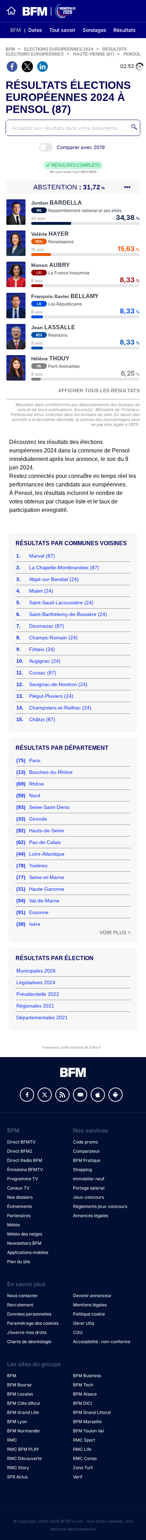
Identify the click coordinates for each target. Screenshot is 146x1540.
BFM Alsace (85, 1394)
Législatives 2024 (35, 982)
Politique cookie (89, 1314)
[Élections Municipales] (46, 11)
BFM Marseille (87, 1421)
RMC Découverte (24, 1458)
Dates (35, 30)
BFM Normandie (23, 1430)
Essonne (39, 912)
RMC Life (82, 1449)
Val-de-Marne (44, 900)
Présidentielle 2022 (37, 994)
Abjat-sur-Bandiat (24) (54, 579)
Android (115, 1095)
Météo (13, 1224)
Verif (77, 1476)
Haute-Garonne (46, 889)
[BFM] (11, 11)
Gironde (38, 819)
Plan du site (18, 1261)
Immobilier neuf (88, 1178)
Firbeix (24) (42, 649)
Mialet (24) (41, 591)
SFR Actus (17, 1476)
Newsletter (80, 1095)
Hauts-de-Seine (46, 830)
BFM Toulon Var (89, 1430)
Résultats (124, 30)
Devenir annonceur (92, 1295)
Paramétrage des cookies (32, 1323)
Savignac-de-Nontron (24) (58, 684)
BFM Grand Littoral (92, 1412)
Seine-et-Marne (46, 877)
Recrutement (20, 1304)
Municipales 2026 (36, 971)
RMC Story (18, 1467)
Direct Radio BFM (24, 1160)
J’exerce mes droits (26, 1332)
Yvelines (38, 865)
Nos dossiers (20, 1197)
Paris (34, 760)
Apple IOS (98, 1095)
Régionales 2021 (35, 1006)
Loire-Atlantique (46, 854)
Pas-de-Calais (45, 842)
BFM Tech (83, 1384)
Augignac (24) (45, 661)
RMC (12, 1440)
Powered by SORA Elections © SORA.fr (72, 1047)
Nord (34, 795)
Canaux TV (18, 1188)
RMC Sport (84, 1440)
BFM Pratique (86, 1160)
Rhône (36, 784)
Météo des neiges (24, 1234)
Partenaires (18, 1215)
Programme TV (22, 1178)
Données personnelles (29, 1314)
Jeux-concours (88, 1197)
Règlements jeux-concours (100, 1206)
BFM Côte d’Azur (23, 1403)
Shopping (82, 1169)
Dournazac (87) (46, 626)
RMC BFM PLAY (23, 1449)
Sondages (94, 30)
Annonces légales (90, 1215)
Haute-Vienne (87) (93, 54)
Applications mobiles (27, 1252)
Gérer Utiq (83, 1323)
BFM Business (87, 1375)
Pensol (132, 54)
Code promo (85, 1142)
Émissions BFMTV (25, 1169)
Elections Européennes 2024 (58, 49)
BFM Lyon (17, 1421)
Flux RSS (62, 1095)
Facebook (27, 1095)
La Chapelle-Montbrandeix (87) (64, 567)
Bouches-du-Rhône (51, 772)
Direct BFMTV (21, 1142)
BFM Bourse (19, 1384)
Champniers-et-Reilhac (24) (60, 708)
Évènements (19, 1206)
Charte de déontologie (29, 1341)
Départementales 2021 (42, 1017)
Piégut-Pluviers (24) (51, 696)
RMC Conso (85, 1458)
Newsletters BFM (24, 1243)
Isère (34, 924)
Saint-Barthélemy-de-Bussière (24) (68, 614)
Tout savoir (62, 30)
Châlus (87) (42, 719)
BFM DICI (82, 1403)
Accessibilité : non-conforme (101, 1341)
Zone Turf (82, 1467)
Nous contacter (22, 1295)
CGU (78, 1332)
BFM (15, 30)
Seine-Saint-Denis (49, 807)
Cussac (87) (42, 672)
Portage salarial (89, 1188)
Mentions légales (90, 1304)
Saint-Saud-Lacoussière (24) (61, 602)
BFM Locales (20, 1394)
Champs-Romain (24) (53, 637)
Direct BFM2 (19, 1151)
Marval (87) (42, 556)
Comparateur (86, 1151)
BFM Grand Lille (23, 1412)
